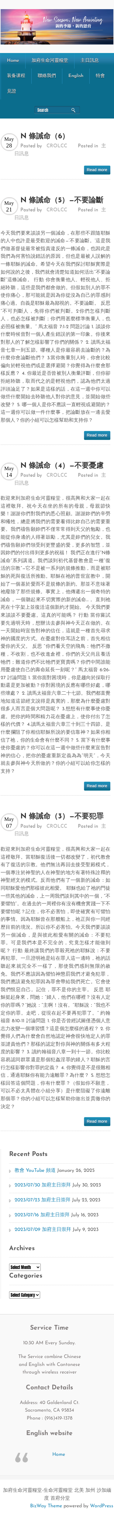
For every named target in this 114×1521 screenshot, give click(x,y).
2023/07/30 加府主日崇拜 (43, 1185)
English (75, 76)
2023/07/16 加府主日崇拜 (42, 1215)
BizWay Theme (46, 1506)
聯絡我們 (47, 76)
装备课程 (16, 76)
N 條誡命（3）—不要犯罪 (62, 816)
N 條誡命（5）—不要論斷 (61, 200)
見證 (11, 91)
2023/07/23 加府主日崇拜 (43, 1200)
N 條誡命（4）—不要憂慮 (62, 466)
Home (13, 60)
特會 (100, 76)
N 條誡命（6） (44, 136)
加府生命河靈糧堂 (50, 60)
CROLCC (57, 146)
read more (97, 170)
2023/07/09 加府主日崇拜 (43, 1229)
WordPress (101, 1506)
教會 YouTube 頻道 (35, 1170)
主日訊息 (90, 60)
